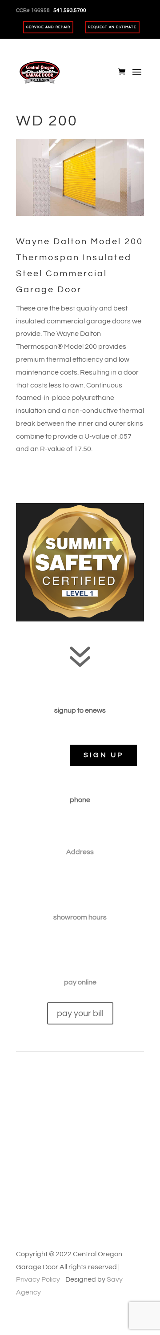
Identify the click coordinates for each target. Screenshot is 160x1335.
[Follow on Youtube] (71, 1140)
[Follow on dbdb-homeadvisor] (107, 1140)
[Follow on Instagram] (53, 1140)
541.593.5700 (80, 826)
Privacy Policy (38, 1279)
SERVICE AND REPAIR (48, 27)
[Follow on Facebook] (35, 1140)
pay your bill (80, 1013)
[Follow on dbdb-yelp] (124, 1140)
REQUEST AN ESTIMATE (112, 27)
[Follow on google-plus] (89, 1140)
